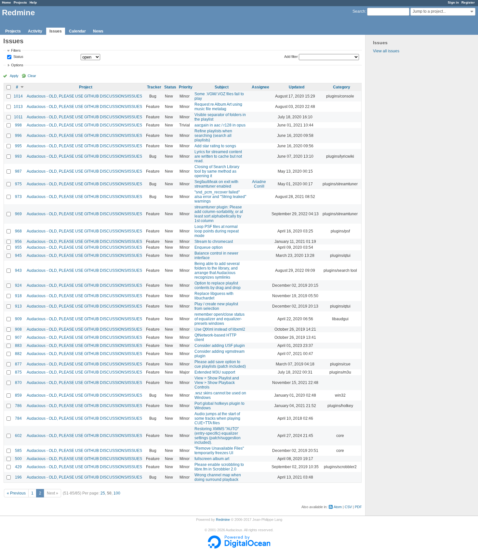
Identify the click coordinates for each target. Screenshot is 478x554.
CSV (348, 507)
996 (18, 135)
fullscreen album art (211, 458)
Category (341, 87)
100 (116, 493)
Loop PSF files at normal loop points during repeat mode (216, 231)
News (98, 31)
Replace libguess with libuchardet (213, 295)
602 (18, 435)
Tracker (154, 87)
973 (18, 196)
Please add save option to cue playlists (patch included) (220, 364)
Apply (14, 76)
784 (18, 418)
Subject (222, 87)
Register (468, 2)
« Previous (16, 493)
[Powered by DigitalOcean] (239, 547)
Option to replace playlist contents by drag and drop (217, 285)
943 (18, 270)
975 (18, 184)
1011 (18, 117)
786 (18, 405)
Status (17, 57)
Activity (35, 31)
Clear (32, 76)
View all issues (386, 51)
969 (18, 214)
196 (18, 477)
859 (18, 395)
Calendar (77, 31)
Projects (20, 2)
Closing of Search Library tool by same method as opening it (216, 171)
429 (18, 467)
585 (18, 450)
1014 (18, 96)
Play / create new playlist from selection (216, 306)
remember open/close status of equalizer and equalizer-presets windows (219, 319)
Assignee (260, 87)
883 (18, 345)
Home (6, 2)
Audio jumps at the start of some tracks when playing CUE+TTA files (217, 418)
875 (18, 372)
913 (18, 306)
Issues (55, 31)
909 (18, 319)
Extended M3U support (214, 372)
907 (18, 337)
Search (358, 11)
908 (18, 329)
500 (18, 458)
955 (18, 247)
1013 (18, 106)
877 (18, 364)
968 (18, 231)
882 (18, 353)
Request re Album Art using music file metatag (218, 106)
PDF (358, 507)
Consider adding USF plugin (219, 345)
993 (18, 156)
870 (18, 382)
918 (18, 296)
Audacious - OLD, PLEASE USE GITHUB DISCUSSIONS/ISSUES (84, 96)
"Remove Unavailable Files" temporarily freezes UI (219, 450)
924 (18, 285)
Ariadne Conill (259, 184)
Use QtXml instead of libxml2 (219, 329)
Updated (296, 87)
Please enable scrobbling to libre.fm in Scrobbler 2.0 (219, 466)
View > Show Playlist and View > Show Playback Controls (216, 382)
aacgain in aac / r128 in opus (220, 125)
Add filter (291, 57)
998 (18, 125)
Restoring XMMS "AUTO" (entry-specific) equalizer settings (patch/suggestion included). (217, 436)
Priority (186, 87)
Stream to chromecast (213, 241)
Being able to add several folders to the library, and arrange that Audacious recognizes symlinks (217, 270)
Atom (338, 507)
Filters (16, 50)
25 (102, 493)
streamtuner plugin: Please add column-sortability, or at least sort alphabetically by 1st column (218, 214)
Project (85, 87)
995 (18, 146)
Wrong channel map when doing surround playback (217, 477)
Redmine (223, 519)
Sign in (453, 2)
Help (33, 2)
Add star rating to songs (215, 146)
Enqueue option (208, 247)
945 (18, 255)
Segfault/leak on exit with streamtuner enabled (216, 184)
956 (18, 241)
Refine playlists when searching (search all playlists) (213, 135)
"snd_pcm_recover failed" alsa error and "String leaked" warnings (220, 197)
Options (17, 65)
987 (18, 171)
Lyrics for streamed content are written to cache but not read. (218, 156)
